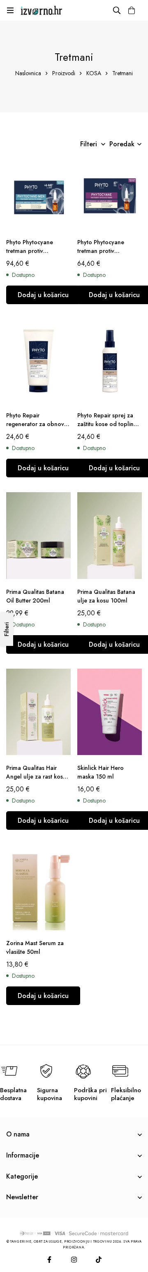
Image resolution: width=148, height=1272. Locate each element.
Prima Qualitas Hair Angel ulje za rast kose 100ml (36, 776)
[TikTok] (98, 1259)
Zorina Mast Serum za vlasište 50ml (35, 947)
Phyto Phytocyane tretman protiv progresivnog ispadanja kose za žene (108, 255)
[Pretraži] (116, 10)
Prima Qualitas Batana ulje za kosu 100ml (106, 596)
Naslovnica (28, 73)
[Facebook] (49, 1259)
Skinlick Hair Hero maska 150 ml (100, 772)
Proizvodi (63, 73)
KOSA (93, 73)
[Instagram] (74, 1259)
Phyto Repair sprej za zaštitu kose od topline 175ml (107, 424)
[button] (43, 295)
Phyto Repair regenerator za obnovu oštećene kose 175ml (36, 424)
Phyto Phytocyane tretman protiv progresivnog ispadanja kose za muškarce (37, 255)
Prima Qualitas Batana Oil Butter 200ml (35, 596)
